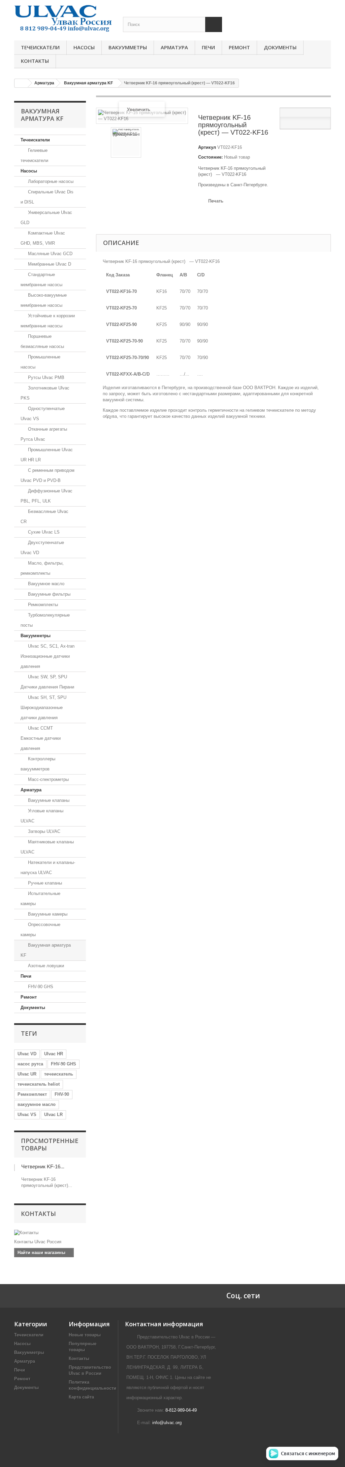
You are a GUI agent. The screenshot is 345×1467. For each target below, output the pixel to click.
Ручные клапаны (44, 883)
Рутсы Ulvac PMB (45, 377)
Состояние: (210, 157)
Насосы (84, 47)
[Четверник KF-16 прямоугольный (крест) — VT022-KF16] (126, 142)
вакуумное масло (37, 1104)
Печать (215, 200)
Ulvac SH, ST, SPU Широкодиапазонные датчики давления (43, 707)
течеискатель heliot (39, 1084)
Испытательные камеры (40, 898)
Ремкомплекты (42, 604)
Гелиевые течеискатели (34, 155)
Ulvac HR (53, 1053)
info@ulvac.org (167, 1422)
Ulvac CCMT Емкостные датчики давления (41, 738)
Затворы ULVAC (43, 831)
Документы (280, 47)
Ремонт (239, 47)
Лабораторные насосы (50, 181)
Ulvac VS (27, 1114)
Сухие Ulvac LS (43, 532)
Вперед (179, 143)
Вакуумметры (127, 47)
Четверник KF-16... (42, 1166)
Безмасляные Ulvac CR (44, 516)
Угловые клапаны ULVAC (42, 815)
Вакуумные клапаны (48, 800)
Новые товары (85, 1334)
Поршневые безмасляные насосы (42, 341)
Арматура (174, 47)
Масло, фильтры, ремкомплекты (42, 568)
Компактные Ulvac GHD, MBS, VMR (43, 238)
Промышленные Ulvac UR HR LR (47, 454)
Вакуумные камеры (47, 914)
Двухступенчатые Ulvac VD (42, 547)
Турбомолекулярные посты (45, 620)
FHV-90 (62, 1094)
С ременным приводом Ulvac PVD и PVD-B (47, 475)
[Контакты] (50, 1233)
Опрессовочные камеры (40, 929)
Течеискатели (40, 47)
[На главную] (21, 83)
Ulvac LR (53, 1114)
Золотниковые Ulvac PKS (45, 393)
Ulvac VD (27, 1053)
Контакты (35, 60)
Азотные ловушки (45, 965)
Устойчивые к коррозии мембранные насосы (48, 320)
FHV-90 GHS (40, 986)
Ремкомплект (32, 1094)
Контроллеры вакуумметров (38, 763)
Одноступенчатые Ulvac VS (43, 413)
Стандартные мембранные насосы (41, 279)
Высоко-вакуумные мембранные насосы (44, 300)
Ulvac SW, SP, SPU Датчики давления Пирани (47, 681)
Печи (208, 47)
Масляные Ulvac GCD (49, 253)
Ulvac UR (27, 1074)
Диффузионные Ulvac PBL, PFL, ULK (46, 496)
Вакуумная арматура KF (46, 950)
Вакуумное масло (45, 583)
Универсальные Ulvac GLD (46, 217)
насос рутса (30, 1063)
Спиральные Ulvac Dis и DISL (47, 197)
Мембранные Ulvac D (49, 264)
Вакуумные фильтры (48, 594)
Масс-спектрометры (48, 779)
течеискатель (58, 1074)
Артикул (207, 147)
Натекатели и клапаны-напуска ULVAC (48, 867)
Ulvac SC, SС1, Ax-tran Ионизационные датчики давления (47, 656)
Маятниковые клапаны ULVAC (47, 846)
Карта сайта (81, 1397)
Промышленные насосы (40, 362)
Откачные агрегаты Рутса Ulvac (44, 434)
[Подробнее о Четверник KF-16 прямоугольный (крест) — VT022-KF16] (14, 1167)
